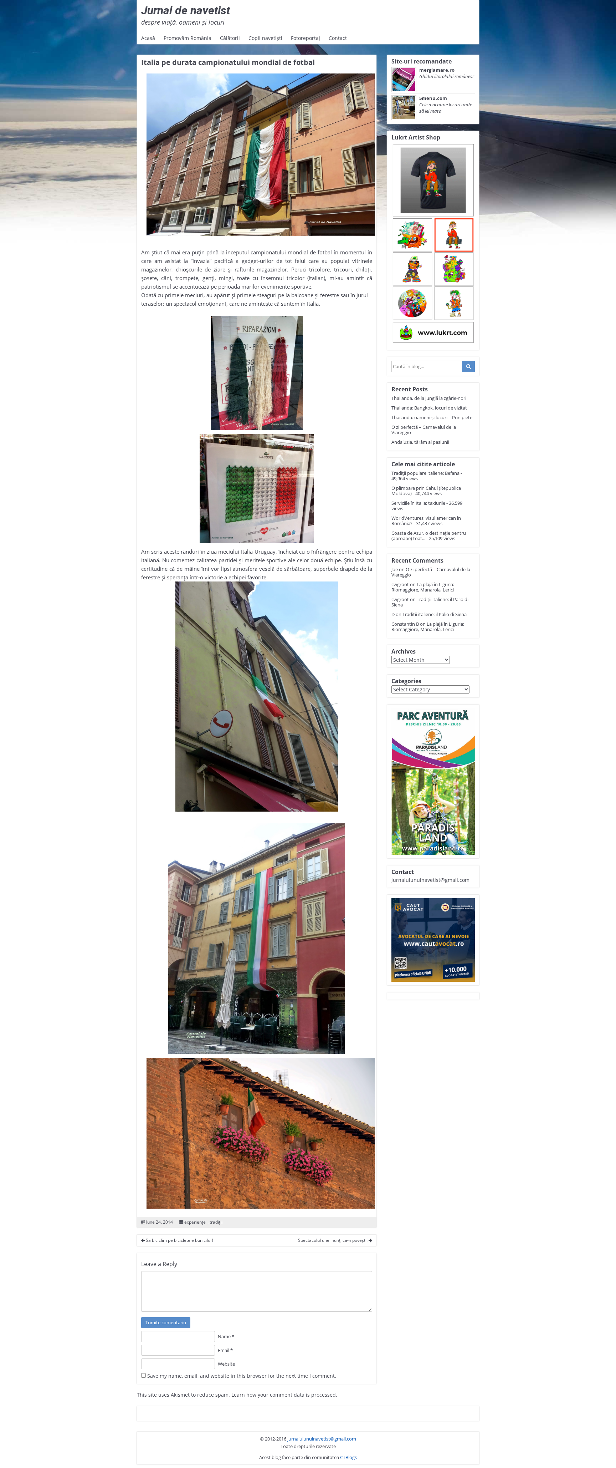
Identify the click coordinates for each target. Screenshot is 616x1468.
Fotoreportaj (305, 38)
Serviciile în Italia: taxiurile (418, 503)
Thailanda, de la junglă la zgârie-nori (428, 398)
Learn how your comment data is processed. (284, 1394)
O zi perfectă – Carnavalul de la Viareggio (423, 430)
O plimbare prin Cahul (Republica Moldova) (426, 491)
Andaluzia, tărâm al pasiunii (420, 442)
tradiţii (216, 1222)
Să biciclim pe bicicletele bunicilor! (179, 1240)
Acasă (148, 38)
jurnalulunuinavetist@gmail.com (321, 1439)
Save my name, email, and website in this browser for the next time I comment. (241, 1375)
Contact (338, 38)
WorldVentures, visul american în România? (426, 521)
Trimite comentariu (165, 1322)
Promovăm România (187, 38)
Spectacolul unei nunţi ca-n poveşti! (333, 1240)
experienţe (195, 1222)
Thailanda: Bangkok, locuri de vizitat (429, 408)
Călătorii (230, 38)
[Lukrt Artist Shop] (433, 244)
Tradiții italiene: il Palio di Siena (429, 602)
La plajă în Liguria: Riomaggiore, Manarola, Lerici (422, 587)
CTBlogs (348, 1457)
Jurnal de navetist (185, 10)
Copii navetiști (265, 38)
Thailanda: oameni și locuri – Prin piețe (431, 417)
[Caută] (468, 366)
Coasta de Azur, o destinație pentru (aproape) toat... (428, 536)
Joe (394, 569)
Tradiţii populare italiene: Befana (425, 473)
